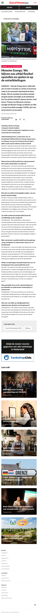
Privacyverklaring (6, 598)
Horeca (3, 555)
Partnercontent (6, 580)
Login (35, 2)
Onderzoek (4, 563)
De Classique (31, 11)
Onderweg (4, 553)
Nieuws (9, 7)
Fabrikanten (4, 558)
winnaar (27, 328)
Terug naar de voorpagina (11, 18)
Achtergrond (5, 569)
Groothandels (5, 566)
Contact (3, 590)
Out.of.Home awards (6, 11)
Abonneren (4, 595)
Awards (28, 7)
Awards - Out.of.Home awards (11, 66)
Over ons (4, 587)
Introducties (5, 578)
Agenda (3, 575)
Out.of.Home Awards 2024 (13, 328)
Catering (3, 561)
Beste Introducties (20, 11)
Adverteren (4, 592)
